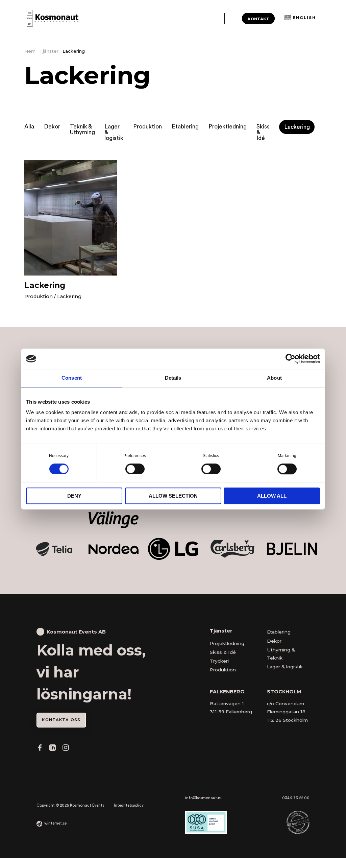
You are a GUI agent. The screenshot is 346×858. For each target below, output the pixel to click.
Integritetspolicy (129, 805)
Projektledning (227, 126)
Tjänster (49, 51)
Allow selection (173, 496)
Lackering (297, 127)
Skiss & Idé (263, 132)
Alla (29, 126)
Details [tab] (173, 378)
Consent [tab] (71, 378)
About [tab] (274, 378)
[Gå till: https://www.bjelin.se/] (292, 549)
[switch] (135, 468)
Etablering (185, 126)
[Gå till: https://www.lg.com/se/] (173, 549)
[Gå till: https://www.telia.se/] (54, 549)
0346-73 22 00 (296, 798)
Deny (74, 496)
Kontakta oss (61, 719)
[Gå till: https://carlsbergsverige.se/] (232, 549)
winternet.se (55, 823)
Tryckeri (219, 661)
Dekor (52, 126)
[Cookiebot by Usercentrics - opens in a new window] (290, 359)
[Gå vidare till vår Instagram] (65, 749)
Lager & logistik (113, 132)
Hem (29, 51)
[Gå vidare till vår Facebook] (39, 749)
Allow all (272, 496)
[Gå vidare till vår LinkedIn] (52, 749)
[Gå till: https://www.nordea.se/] (113, 549)
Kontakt (258, 18)
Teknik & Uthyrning (82, 129)
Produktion (147, 126)
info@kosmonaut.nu (204, 798)
